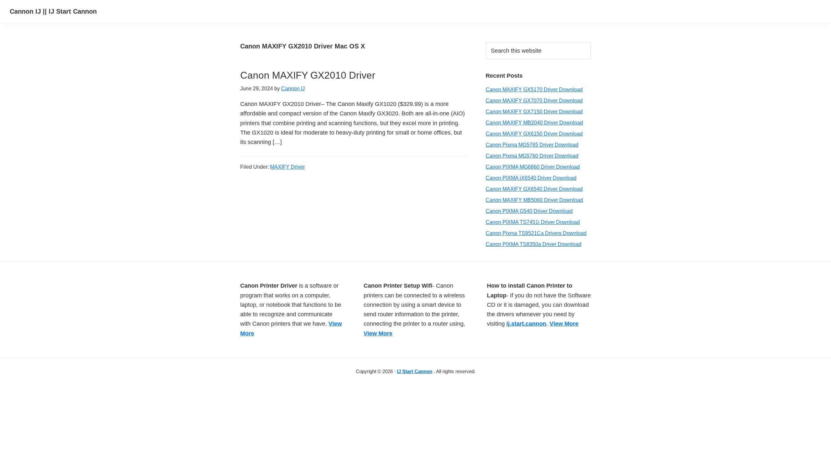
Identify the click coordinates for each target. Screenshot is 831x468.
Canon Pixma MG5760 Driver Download (532, 156)
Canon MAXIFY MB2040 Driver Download (534, 122)
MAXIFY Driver (287, 167)
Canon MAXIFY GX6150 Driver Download (534, 133)
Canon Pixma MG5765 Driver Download (532, 145)
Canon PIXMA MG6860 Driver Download (533, 167)
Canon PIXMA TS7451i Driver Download (533, 222)
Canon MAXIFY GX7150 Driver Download (534, 111)
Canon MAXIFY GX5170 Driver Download (534, 89)
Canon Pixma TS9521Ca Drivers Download (536, 233)
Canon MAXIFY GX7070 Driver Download (534, 100)
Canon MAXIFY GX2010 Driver (307, 75)
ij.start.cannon (526, 323)
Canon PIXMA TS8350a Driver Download (533, 244)
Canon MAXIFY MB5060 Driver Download (534, 200)
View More (378, 333)
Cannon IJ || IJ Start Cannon (53, 11)
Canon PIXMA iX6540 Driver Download (531, 178)
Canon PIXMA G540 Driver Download (529, 211)
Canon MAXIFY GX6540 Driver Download (534, 189)
